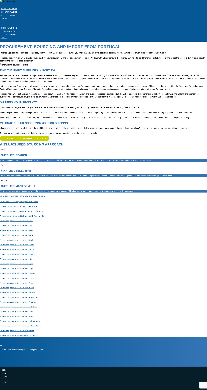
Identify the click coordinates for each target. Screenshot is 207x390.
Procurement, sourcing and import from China (16, 235)
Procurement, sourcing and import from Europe (17, 245)
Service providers (8, 15)
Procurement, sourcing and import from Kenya (16, 268)
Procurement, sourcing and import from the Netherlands (20, 321)
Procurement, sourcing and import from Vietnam (17, 331)
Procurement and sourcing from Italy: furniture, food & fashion (22, 211)
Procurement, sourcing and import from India (16, 259)
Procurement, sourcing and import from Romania (17, 292)
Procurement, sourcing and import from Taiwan (16, 316)
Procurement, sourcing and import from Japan (16, 264)
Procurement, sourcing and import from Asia (16, 225)
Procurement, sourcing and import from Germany (17, 254)
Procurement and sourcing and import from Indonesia (19, 202)
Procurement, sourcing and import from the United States (20, 326)
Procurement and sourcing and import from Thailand (18, 206)
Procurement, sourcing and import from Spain (16, 311)
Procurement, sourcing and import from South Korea (18, 307)
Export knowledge (9, 12)
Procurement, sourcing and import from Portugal (17, 288)
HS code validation (9, 9)
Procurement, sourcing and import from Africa (16, 221)
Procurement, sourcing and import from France (17, 249)
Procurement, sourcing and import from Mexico (17, 278)
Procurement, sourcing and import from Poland (16, 283)
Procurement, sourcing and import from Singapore (18, 302)
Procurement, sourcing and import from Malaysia (17, 273)
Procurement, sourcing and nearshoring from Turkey (18, 335)
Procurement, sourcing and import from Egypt (16, 240)
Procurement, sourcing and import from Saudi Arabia (19, 297)
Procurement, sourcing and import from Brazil (16, 230)
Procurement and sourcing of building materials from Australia (22, 216)
